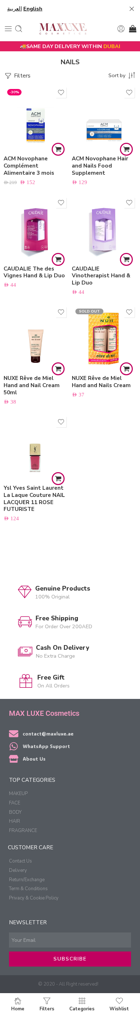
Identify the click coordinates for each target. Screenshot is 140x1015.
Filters (22, 76)
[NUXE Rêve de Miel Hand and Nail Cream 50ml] (36, 337)
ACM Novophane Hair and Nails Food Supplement (100, 166)
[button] (58, 149)
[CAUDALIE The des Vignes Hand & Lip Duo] (36, 228)
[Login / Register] (121, 28)
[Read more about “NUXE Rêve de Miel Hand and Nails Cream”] (126, 368)
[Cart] (132, 28)
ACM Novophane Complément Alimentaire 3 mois (29, 166)
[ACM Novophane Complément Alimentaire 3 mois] (36, 117)
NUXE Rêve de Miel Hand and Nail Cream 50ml (32, 385)
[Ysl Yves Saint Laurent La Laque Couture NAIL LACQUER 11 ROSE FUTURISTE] (36, 447)
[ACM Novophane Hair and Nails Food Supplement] (104, 117)
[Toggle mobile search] (19, 29)
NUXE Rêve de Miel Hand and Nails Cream (101, 382)
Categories (81, 1008)
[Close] (131, 9)
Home (17, 1008)
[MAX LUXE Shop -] (63, 29)
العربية (14, 8)
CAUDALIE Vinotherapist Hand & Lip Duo (101, 276)
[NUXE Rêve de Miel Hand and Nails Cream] (104, 337)
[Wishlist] (61, 92)
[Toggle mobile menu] (8, 28)
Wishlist (119, 1008)
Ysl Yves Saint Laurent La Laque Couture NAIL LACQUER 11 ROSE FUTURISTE (34, 498)
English (32, 8)
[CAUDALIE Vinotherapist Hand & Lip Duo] (104, 228)
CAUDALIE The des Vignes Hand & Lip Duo (34, 272)
